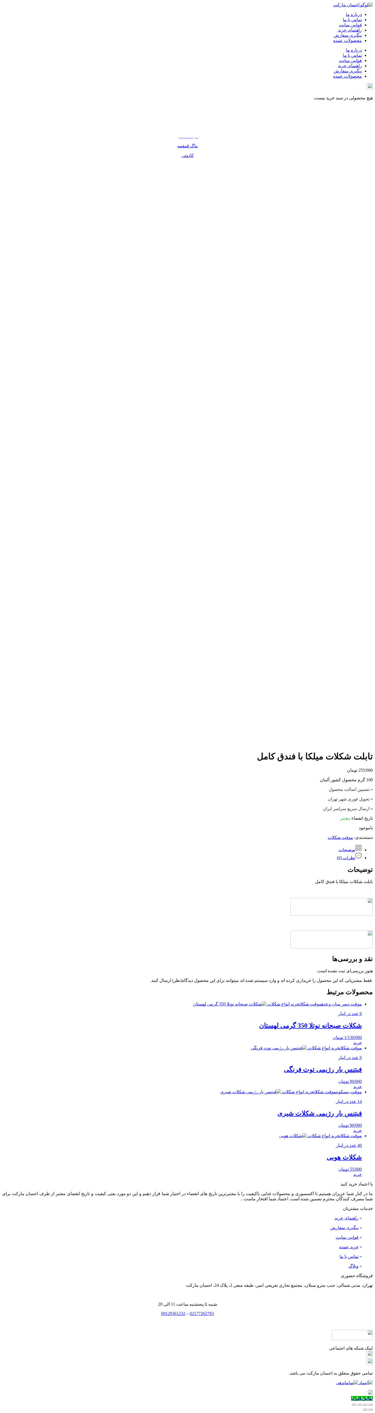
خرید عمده (349, 1247)
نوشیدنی (187, 107)
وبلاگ (354, 1266)
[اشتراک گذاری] (359, 1405)
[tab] (182, 848)
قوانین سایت (350, 25)
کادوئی (187, 155)
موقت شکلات (340, 837)
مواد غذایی (187, 126)
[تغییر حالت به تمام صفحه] (365, 1405)
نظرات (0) (346, 857)
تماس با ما (352, 19)
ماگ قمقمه (187, 146)
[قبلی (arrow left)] (370, 1410)
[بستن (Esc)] (354, 1405)
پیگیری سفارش (348, 35)
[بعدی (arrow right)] (365, 1410)
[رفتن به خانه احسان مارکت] (353, 4)
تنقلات (187, 117)
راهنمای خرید (350, 30)
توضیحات (346, 849)
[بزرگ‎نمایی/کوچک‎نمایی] (370, 1405)
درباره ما (354, 14)
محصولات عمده (347, 40)
